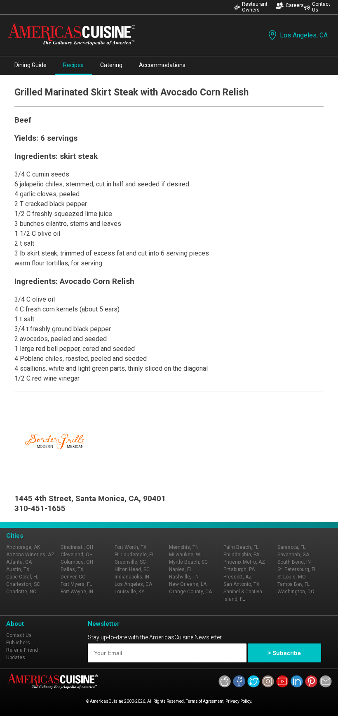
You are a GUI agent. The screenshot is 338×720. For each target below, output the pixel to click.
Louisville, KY (129, 592)
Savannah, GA (293, 554)
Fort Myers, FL (76, 584)
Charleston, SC (23, 584)
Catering (111, 65)
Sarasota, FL (291, 547)
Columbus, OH (77, 562)
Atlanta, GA (19, 562)
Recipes (73, 65)
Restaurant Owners (255, 7)
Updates (15, 657)
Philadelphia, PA (241, 554)
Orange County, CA (190, 592)
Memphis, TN (184, 547)
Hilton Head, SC (132, 569)
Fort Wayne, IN (77, 592)
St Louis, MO (291, 577)
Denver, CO (73, 577)
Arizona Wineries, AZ (30, 554)
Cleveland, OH (77, 554)
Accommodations (162, 65)
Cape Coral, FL (22, 577)
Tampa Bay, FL (293, 584)
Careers (295, 5)
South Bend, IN (294, 562)
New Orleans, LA (188, 584)
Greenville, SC (130, 562)
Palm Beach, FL (240, 547)
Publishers (18, 643)
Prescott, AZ (237, 577)
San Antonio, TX (241, 584)
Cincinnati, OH (77, 547)
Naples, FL (180, 569)
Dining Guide (30, 65)
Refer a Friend (22, 650)
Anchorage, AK (23, 547)
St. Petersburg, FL (297, 569)
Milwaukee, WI (185, 554)
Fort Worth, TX (131, 547)
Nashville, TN (184, 577)
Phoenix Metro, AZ (244, 562)
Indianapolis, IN (132, 577)
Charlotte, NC (21, 592)
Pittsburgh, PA (239, 569)
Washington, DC (295, 592)
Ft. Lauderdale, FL (134, 554)
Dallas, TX (72, 569)
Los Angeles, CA (304, 35)
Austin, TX (18, 569)
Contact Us (321, 7)
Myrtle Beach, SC (188, 562)
